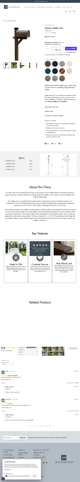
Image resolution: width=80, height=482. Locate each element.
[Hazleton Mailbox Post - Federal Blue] (14, 323)
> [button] (53, 426)
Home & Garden (41, 7)
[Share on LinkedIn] (46, 462)
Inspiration (50, 7)
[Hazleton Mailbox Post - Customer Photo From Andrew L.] (44, 353)
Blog (63, 7)
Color (50, 59)
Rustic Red (62, 71)
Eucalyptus (48, 78)
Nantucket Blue (48, 71)
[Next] (78, 261)
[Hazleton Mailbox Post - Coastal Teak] (8, 323)
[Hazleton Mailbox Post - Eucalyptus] (4, 325)
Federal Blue (55, 71)
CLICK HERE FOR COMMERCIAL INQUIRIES (54, 115)
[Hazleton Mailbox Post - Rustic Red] (15, 323)
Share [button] (4, 383)
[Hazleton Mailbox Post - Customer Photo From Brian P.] (56, 353)
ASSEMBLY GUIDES (49, 111)
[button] (75, 383)
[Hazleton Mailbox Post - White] (10, 323)
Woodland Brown (62, 78)
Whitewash (69, 71)
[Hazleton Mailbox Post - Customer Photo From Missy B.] (50, 353)
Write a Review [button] (73, 348)
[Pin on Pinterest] (43, 462)
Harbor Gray (55, 78)
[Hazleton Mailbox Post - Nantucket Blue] (12, 323)
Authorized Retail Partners (23, 454)
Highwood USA (49, 25)
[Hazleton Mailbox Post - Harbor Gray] (6, 325)
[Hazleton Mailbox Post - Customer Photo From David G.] (61, 349)
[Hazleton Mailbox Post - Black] (6, 323)
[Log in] (70, 11)
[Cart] (74, 11)
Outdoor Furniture (29, 7)
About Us (69, 7)
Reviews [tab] (4, 360)
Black (55, 64)
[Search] (66, 11)
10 (50, 426)
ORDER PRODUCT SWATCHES (51, 107)
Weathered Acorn (48, 64)
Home (4, 20)
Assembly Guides (7, 455)
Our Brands (57, 7)
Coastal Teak (62, 64)
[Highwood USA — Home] (12, 7)
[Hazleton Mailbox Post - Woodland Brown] (8, 325)
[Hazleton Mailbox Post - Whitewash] (17, 323)
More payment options (71, 52)
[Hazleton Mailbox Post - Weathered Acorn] (4, 323)
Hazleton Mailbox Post (6, 379)
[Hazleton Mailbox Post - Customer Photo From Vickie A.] (44, 349)
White (69, 64)
